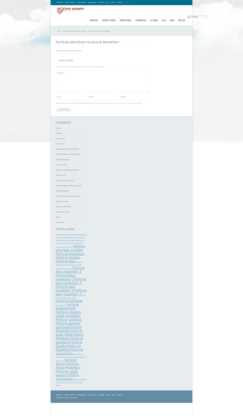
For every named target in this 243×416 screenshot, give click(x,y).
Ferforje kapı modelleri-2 (65, 277)
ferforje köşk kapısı (61, 305)
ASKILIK (58, 128)
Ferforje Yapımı (66, 361)
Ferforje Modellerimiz (67, 306)
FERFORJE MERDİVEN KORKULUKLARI (69, 186)
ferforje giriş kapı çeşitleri (70, 248)
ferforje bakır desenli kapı (63, 237)
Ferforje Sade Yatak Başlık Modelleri (69, 334)
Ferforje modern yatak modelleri (68, 314)
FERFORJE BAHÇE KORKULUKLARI (67, 149)
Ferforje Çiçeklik (61, 165)
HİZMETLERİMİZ (70, 2)
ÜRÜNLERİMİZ (81, 2)
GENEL (58, 217)
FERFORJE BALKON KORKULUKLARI (68, 154)
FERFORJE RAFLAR (62, 201)
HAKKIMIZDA (92, 2)
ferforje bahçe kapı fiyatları (63, 234)
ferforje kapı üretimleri (69, 298)
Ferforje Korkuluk (69, 300)
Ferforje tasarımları (69, 351)
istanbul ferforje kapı (80, 379)
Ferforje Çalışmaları (67, 376)
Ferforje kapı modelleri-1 (70, 269)
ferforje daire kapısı (69, 243)
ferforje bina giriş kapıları (78, 237)
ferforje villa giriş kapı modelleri (69, 357)
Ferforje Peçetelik (69, 329)
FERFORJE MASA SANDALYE (65, 181)
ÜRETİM (119, 2)
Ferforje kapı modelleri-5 (71, 292)
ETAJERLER (59, 144)
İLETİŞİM (101, 2)
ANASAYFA (59, 2)
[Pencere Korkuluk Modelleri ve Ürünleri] (71, 10)
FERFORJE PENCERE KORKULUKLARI (68, 196)
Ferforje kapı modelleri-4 (65, 288)
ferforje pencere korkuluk (68, 325)
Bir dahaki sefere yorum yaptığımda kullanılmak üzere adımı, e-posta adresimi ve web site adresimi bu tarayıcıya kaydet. (99, 103)
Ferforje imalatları (70, 253)
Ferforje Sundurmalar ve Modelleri (69, 346)
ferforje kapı (65, 261)
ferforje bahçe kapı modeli (79, 234)
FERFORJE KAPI (61, 175)
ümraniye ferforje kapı (62, 382)
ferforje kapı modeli (66, 269)
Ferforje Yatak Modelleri (68, 365)
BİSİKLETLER (60, 139)
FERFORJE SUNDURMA (63, 207)
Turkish (194, 17)
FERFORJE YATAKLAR (63, 212)
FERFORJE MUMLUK (62, 191)
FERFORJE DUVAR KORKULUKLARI (67, 170)
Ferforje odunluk (69, 319)
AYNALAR (59, 133)
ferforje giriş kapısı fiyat (66, 247)
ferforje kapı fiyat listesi (68, 265)
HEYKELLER (60, 222)
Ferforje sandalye (69, 340)
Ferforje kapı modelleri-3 (71, 281)
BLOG (107, 2)
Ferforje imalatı (68, 257)
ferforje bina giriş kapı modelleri (65, 240)
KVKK (113, 2)
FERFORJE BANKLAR (63, 160)
